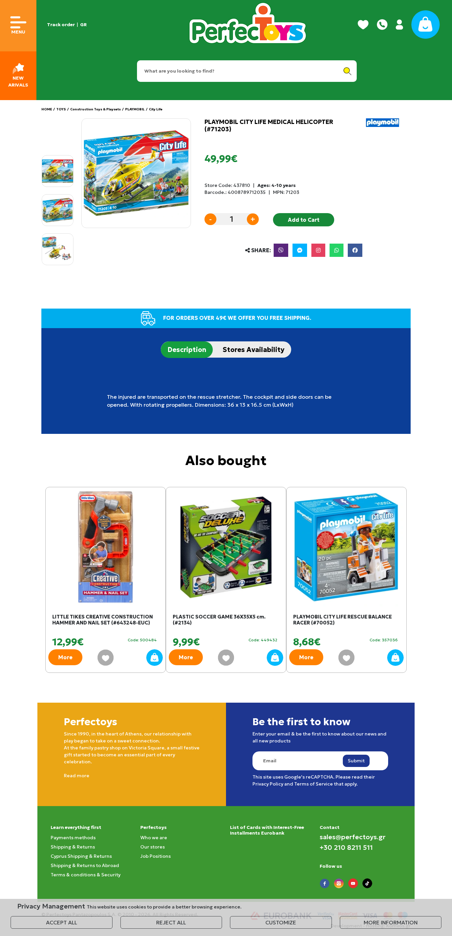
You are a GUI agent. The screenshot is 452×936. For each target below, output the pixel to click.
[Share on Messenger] (300, 250)
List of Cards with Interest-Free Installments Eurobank (267, 830)
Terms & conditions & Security (85, 875)
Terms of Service (313, 784)
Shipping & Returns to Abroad (85, 865)
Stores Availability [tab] (254, 349)
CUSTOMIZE (280, 922)
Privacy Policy (267, 784)
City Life (155, 109)
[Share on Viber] (281, 250)
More (65, 657)
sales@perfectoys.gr (352, 837)
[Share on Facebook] (355, 250)
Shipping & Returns (73, 847)
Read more (76, 776)
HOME (46, 109)
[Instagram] (318, 250)
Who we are (153, 838)
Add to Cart (303, 219)
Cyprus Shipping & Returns (81, 856)
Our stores (152, 847)
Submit (356, 761)
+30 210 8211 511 (346, 847)
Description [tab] (186, 349)
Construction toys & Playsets (95, 109)
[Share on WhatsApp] (336, 250)
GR (83, 25)
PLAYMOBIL (135, 109)
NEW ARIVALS (18, 81)
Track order (61, 25)
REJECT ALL (171, 922)
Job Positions (155, 856)
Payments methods (73, 838)
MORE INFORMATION (391, 922)
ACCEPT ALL (61, 922)
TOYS (61, 109)
